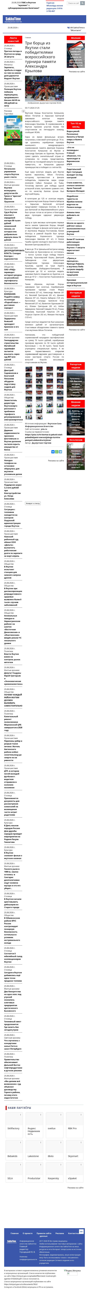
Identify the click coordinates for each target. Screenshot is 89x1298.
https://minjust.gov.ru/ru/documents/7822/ (21, 1284)
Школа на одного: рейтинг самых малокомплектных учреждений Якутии (76, 228)
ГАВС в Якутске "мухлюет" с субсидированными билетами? (23, 5)
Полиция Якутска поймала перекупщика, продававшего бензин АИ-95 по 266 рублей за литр (12, 97)
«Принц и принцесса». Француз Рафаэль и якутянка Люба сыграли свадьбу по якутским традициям (75, 266)
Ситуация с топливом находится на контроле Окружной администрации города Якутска (12, 517)
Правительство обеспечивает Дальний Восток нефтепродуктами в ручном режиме (13, 1065)
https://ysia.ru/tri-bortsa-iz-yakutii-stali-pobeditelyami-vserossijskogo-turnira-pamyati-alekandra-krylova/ (44, 437)
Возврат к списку (33, 503)
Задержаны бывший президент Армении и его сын (11, 324)
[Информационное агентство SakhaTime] (13, 19)
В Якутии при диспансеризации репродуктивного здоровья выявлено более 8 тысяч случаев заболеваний (13, 596)
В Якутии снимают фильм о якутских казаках (13, 856)
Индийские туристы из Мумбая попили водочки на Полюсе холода (74, 201)
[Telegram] (60, 451)
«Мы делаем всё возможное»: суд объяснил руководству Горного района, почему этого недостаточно (12, 1089)
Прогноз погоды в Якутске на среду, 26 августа (13, 54)
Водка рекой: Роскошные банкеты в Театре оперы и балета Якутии (75, 137)
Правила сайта (44, 1233)
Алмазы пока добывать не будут (73, 215)
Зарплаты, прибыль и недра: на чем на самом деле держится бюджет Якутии (13, 73)
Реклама (60, 1233)
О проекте (27, 1233)
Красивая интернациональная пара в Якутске (77, 283)
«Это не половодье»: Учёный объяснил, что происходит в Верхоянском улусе (74, 155)
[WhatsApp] (56, 451)
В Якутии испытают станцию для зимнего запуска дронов (12, 572)
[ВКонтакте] (53, 451)
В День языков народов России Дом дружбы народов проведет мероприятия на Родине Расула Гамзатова (13, 833)
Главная (15, 1233)
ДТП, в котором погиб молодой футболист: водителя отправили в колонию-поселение (11, 779)
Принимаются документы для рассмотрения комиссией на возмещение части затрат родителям (11, 806)
